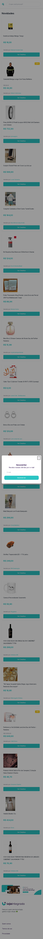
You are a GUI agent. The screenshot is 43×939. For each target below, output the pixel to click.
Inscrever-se (21, 478)
